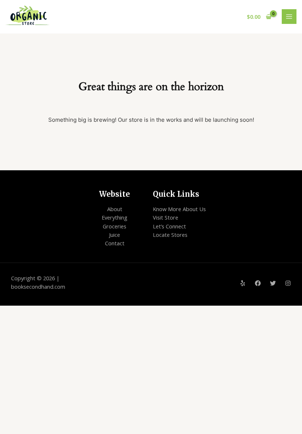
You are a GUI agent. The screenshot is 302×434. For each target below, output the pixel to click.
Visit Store (165, 217)
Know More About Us (179, 209)
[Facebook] (258, 283)
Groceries (114, 226)
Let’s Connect (169, 226)
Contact (114, 243)
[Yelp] (243, 283)
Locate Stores (170, 234)
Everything (114, 217)
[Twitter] (273, 283)
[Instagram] (288, 283)
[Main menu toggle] (289, 16)
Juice (114, 234)
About (114, 209)
